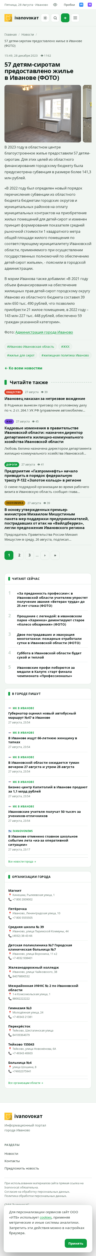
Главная (10, 34)
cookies (46, 1217)
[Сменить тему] (45, 18)
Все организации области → (25, 1083)
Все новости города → (22, 861)
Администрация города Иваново (44, 332)
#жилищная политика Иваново (65, 355)
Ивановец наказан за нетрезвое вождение (44, 398)
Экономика (14, 502)
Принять (75, 1243)
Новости (27, 34)
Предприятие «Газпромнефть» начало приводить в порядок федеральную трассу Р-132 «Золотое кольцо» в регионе (42, 476)
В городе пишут (26, 694)
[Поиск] (55, 18)
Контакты (12, 1161)
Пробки (69, 5)
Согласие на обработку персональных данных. (37, 1192)
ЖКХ (9, 421)
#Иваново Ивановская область (30, 346)
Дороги (11, 464)
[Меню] (75, 18)
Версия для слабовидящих (56, 4)
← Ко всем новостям (23, 368)
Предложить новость (21, 1168)
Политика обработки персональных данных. (35, 1196)
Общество (13, 392)
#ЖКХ (65, 346)
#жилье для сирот (20, 355)
